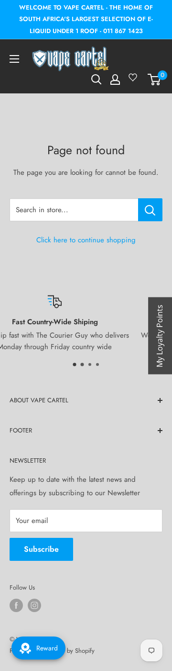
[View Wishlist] (134, 81)
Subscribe (41, 549)
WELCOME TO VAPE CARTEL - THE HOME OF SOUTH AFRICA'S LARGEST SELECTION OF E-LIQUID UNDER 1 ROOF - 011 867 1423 (86, 19)
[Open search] (96, 79)
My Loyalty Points (159, 335)
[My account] (115, 79)
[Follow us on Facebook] (16, 605)
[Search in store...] (150, 209)
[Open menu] (14, 59)
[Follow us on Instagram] (34, 605)
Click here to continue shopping (86, 240)
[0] (155, 79)
